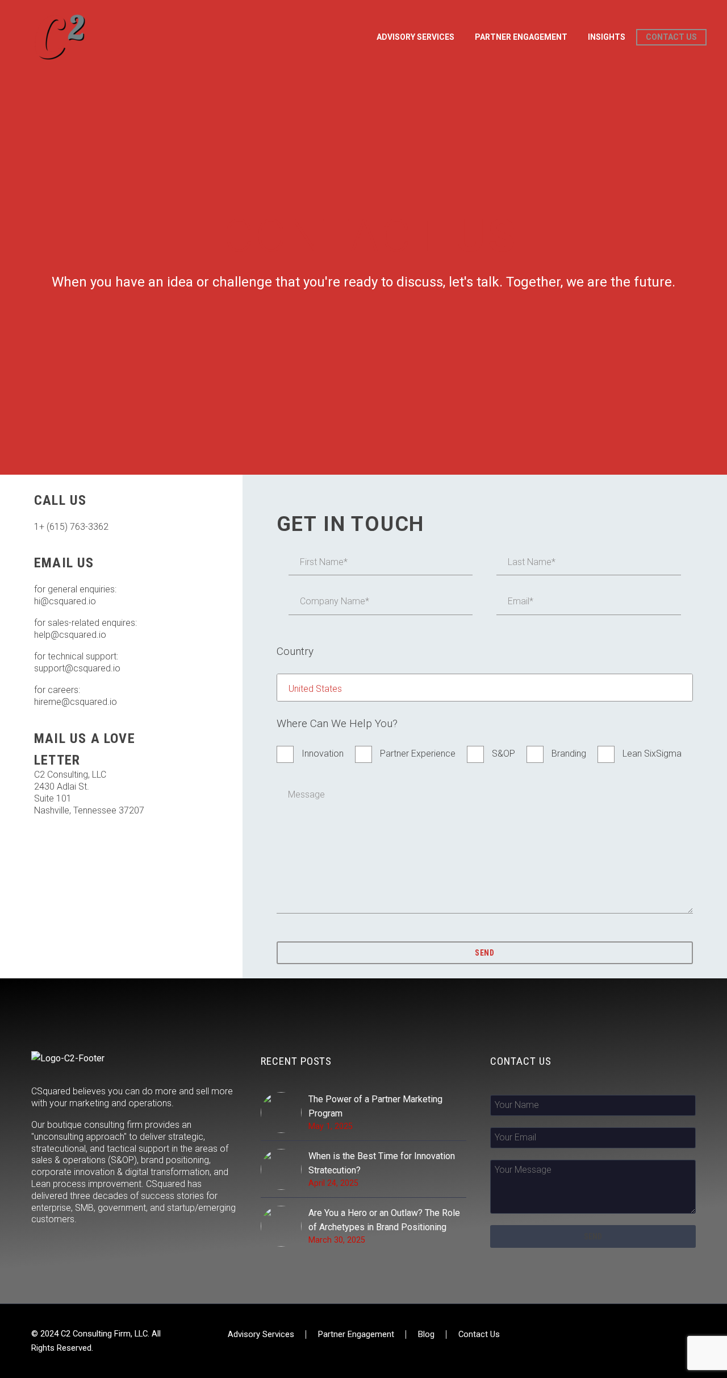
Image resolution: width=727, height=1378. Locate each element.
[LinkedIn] (692, 1334)
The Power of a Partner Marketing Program (375, 1106)
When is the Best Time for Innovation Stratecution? (381, 1163)
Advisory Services (261, 1334)
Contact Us (671, 36)
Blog (426, 1334)
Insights (606, 36)
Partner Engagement (521, 36)
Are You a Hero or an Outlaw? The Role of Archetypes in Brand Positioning (384, 1219)
